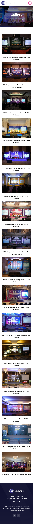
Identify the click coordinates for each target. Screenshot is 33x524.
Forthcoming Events (12, 499)
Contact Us (16, 501)
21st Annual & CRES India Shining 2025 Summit (16, 474)
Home (12, 19)
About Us (20, 496)
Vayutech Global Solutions (16, 510)
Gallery (24, 499)
